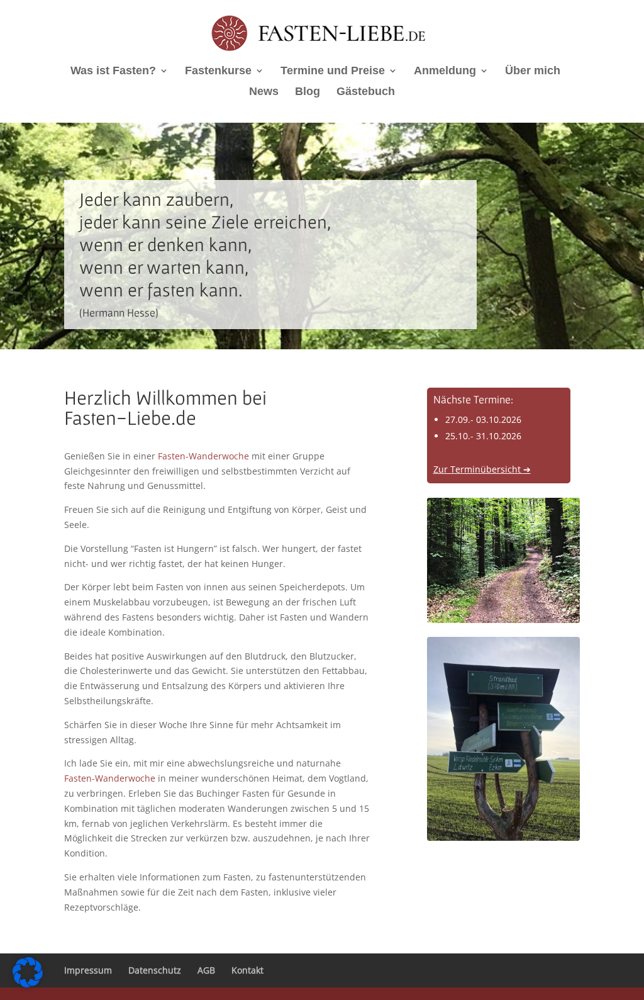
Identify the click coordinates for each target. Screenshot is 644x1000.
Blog (307, 92)
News (264, 92)
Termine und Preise (332, 71)
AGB (206, 970)
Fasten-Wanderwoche (203, 456)
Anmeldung (445, 71)
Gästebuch (365, 92)
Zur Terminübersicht (482, 469)
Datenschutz (154, 970)
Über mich (532, 71)
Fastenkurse (218, 71)
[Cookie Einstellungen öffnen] (28, 984)
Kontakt (247, 970)
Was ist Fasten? (113, 71)
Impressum (88, 970)
